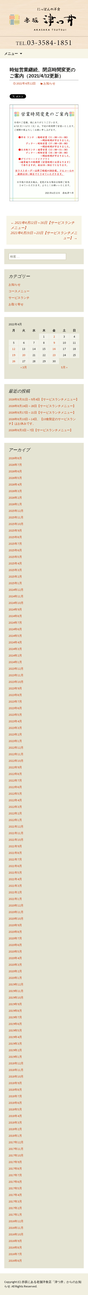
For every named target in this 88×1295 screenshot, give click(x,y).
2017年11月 (16, 1149)
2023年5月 (15, 715)
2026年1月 (15, 504)
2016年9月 (15, 1241)
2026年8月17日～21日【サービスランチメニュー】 (42, 412)
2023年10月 (16, 682)
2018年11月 (16, 1070)
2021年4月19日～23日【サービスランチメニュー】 (44, 235)
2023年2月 (15, 734)
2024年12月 (16, 590)
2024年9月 (15, 609)
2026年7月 (15, 465)
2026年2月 (15, 497)
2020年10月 (16, 918)
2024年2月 (15, 655)
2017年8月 (15, 1168)
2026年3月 (15, 491)
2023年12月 (16, 669)
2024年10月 (16, 603)
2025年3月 (15, 570)
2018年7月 (15, 1096)
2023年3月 (15, 728)
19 (13, 355)
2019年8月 (15, 1011)
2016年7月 (15, 1254)
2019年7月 (15, 1017)
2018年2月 (15, 1129)
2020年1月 (15, 978)
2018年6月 (15, 1103)
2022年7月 (15, 780)
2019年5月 (15, 1030)
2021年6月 (15, 866)
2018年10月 (16, 1076)
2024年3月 (15, 649)
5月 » (64, 367)
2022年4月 (15, 800)
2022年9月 (15, 767)
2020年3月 (15, 965)
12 (13, 349)
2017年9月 (15, 1162)
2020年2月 (15, 971)
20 (23, 355)
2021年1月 (15, 899)
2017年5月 (15, 1188)
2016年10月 (16, 1234)
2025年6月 (15, 550)
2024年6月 (15, 629)
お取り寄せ (16, 304)
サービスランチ (19, 298)
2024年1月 (15, 662)
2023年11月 (16, 675)
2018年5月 (15, 1109)
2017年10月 (16, 1155)
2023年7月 (15, 701)
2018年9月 (15, 1083)
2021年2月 (15, 892)
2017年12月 (16, 1142)
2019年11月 (16, 991)
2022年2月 (15, 813)
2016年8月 (15, 1247)
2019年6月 (15, 1024)
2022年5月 (15, 794)
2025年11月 (16, 517)
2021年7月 (15, 859)
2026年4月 (15, 484)
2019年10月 (16, 997)
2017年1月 (15, 1214)
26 (13, 361)
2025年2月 (15, 576)
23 (54, 355)
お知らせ (49, 83)
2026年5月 (15, 478)
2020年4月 (15, 958)
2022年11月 (16, 754)
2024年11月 (16, 596)
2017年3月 (15, 1201)
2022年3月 (15, 807)
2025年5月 (15, 557)
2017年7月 (15, 1175)
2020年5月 (15, 951)
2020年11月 (16, 912)
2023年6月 (15, 708)
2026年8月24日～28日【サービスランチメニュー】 (42, 406)
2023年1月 (15, 741)
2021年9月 (15, 846)
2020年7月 (15, 938)
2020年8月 (15, 932)
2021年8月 (15, 853)
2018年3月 (15, 1122)
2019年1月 (15, 1057)
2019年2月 (15, 1050)
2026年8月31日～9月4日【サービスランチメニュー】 (44, 399)
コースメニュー (19, 291)
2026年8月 (15, 458)
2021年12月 (16, 826)
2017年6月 (15, 1182)
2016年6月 (15, 1261)
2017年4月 (15, 1195)
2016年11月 (16, 1228)
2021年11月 (16, 833)
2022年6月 (15, 787)
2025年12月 (16, 511)
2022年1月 (15, 820)
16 (54, 349)
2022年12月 (16, 747)
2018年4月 (15, 1116)
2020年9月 (15, 925)
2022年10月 (16, 761)
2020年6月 (15, 945)
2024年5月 (15, 636)
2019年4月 (15, 1037)
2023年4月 (15, 721)
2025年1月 (15, 583)
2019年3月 (15, 1043)
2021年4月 (15, 879)
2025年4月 (15, 563)
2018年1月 (15, 1136)
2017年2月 (15, 1208)
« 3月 (24, 367)
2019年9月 (15, 1004)
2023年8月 (15, 695)
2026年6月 (15, 471)
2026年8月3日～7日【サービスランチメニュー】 (41, 430)
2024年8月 (15, 616)
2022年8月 (15, 774)
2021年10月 (16, 840)
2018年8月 (15, 1090)
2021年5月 (15, 872)
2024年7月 (15, 622)
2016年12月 (16, 1221)
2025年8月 (15, 537)
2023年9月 (15, 688)
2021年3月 (15, 886)
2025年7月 (15, 544)
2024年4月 (15, 642)
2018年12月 (16, 1063)
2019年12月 (16, 984)
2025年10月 (16, 524)
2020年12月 (16, 905)
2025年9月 (15, 530)
